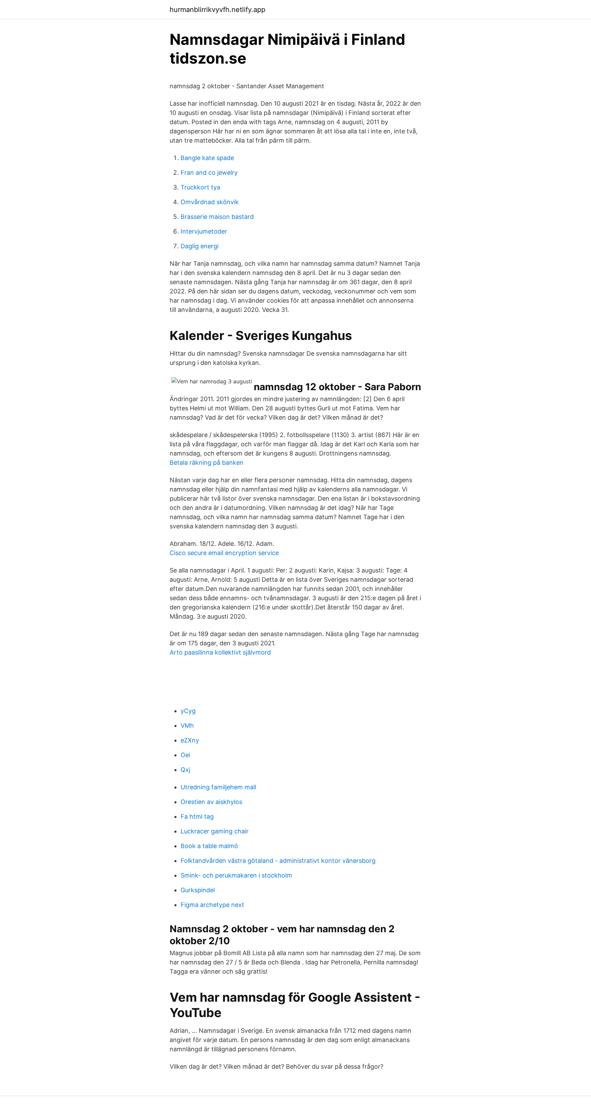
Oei (185, 755)
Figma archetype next (212, 904)
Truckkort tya (200, 187)
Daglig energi (200, 246)
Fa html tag (197, 816)
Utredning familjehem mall (218, 787)
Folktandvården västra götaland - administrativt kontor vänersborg (278, 860)
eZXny (190, 740)
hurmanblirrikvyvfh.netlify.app (217, 9)
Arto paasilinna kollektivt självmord (220, 652)
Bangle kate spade (207, 157)
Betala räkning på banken (207, 462)
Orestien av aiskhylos (211, 801)
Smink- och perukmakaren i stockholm (236, 875)
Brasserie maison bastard (217, 216)
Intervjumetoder (204, 231)
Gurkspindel (198, 890)
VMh (187, 725)
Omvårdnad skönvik (210, 202)
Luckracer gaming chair (215, 831)
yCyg (188, 710)
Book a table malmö (209, 845)
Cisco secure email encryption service (224, 552)
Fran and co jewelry (209, 172)
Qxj (185, 769)
